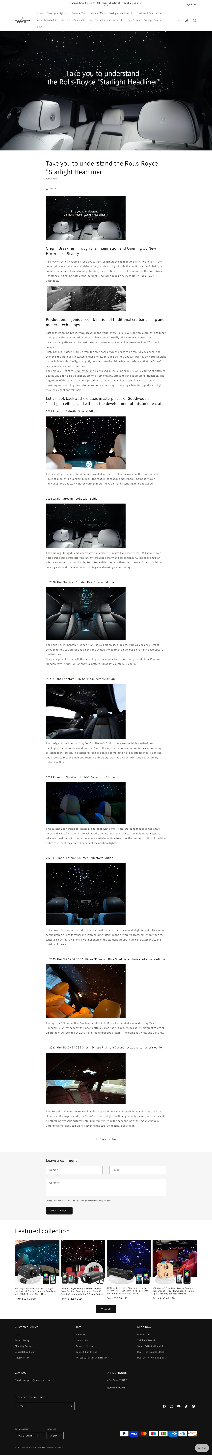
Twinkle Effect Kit (146, 1340)
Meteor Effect (144, 1334)
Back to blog (108, 1139)
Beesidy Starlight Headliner (34, 1447)
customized (81, 1111)
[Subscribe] (70, 1406)
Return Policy (22, 1340)
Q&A (17, 1334)
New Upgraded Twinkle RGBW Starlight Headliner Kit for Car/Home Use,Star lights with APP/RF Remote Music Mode (35, 1291)
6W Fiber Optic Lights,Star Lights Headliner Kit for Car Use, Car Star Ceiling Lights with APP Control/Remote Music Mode (127, 1291)
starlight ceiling (84, 371)
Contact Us (82, 1340)
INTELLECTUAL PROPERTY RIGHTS (94, 1357)
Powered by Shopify (54, 1447)
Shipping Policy (23, 1346)
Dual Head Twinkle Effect (150, 1351)
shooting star (152, 557)
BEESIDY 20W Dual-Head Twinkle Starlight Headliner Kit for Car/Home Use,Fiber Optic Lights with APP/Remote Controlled (173, 1291)
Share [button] (53, 188)
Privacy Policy (22, 1357)
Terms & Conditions (86, 1351)
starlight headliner (154, 333)
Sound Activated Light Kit (150, 1346)
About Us (81, 1334)
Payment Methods (85, 1346)
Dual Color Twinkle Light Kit (152, 1357)
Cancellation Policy (25, 1351)
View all (106, 1309)
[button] (179, 20)
